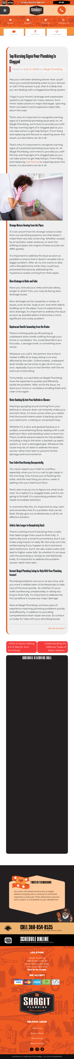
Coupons (46, 23)
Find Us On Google (37, 969)
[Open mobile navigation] (5, 10)
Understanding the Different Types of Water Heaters (55, 647)
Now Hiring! (37, 1038)
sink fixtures (32, 161)
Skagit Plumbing (52, 69)
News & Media (37, 1043)
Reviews (28, 23)
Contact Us (63, 23)
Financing (37, 1028)
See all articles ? (57, 628)
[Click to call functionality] (61, 10)
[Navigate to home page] (37, 10)
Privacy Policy (37, 1033)
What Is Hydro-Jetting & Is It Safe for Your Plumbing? (21, 647)
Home (10, 23)
